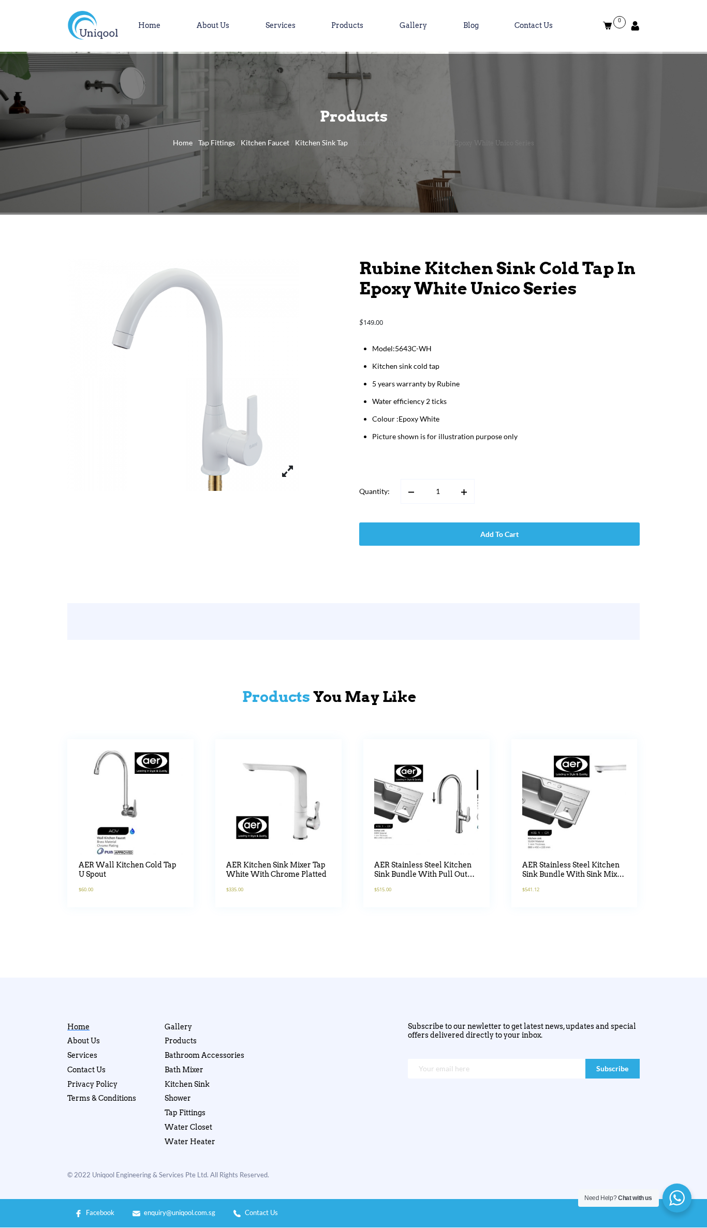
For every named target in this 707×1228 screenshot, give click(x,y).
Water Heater (190, 1141)
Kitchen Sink (187, 1084)
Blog (471, 25)
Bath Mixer (184, 1069)
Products (347, 25)
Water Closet (188, 1127)
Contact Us (533, 25)
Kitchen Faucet (265, 142)
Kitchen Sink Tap (321, 142)
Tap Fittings (216, 142)
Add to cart (499, 534)
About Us (213, 25)
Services (281, 25)
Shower (178, 1098)
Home (149, 25)
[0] (607, 26)
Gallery (413, 25)
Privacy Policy (92, 1084)
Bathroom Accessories (204, 1055)
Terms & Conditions (101, 1098)
